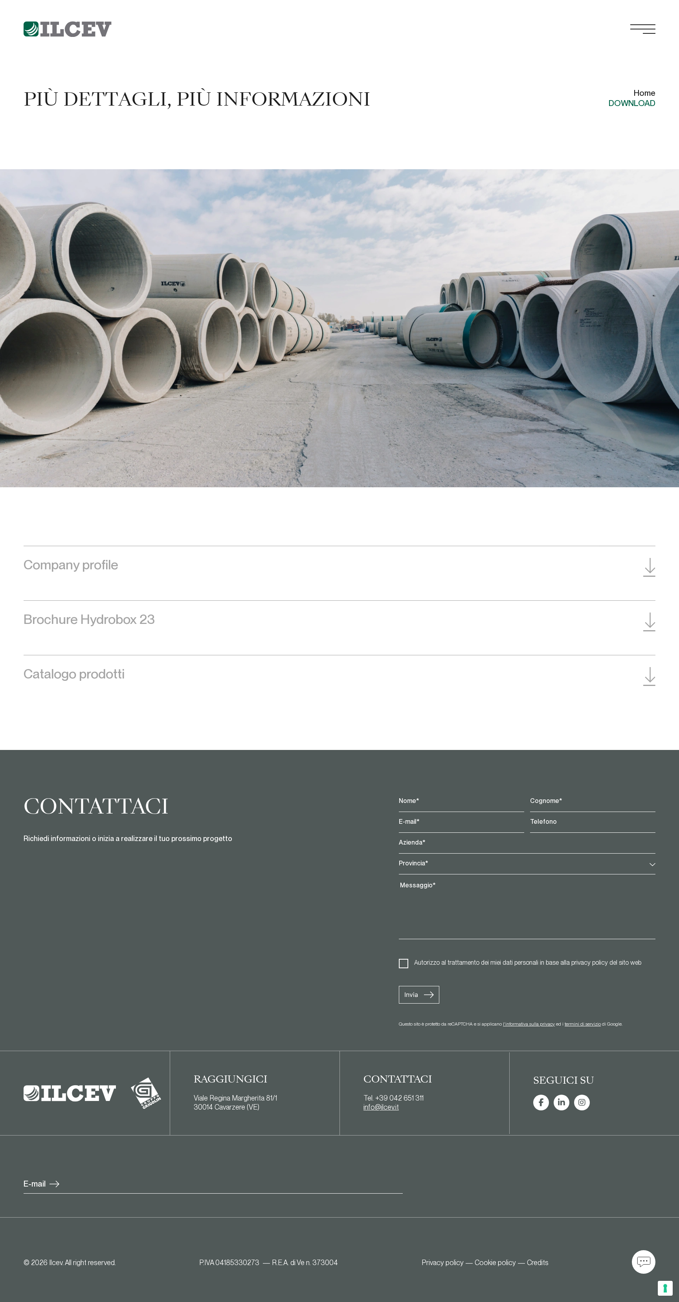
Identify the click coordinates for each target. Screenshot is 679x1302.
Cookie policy (495, 1262)
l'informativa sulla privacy (529, 1024)
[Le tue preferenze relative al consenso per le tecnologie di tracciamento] (665, 1288)
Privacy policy (443, 1262)
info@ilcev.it (381, 1107)
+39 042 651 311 (399, 1098)
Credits (538, 1262)
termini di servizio (583, 1024)
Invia (411, 994)
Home (644, 93)
